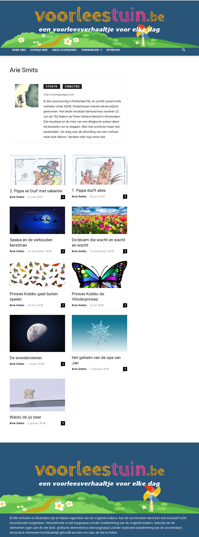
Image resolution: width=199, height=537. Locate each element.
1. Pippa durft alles (89, 190)
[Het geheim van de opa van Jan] (99, 333)
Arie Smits (17, 197)
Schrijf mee (39, 50)
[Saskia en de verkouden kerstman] (37, 220)
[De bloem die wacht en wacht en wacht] (99, 220)
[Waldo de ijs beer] (37, 395)
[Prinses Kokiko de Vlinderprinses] (99, 274)
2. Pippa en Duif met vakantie (36, 190)
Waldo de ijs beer (25, 417)
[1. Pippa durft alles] (99, 170)
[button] (183, 50)
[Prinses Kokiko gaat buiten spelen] (37, 274)
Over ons (19, 50)
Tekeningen (90, 50)
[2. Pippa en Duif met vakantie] (37, 170)
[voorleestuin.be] (99, 22)
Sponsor (113, 50)
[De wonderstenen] (37, 333)
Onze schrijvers (64, 50)
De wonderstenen (26, 357)
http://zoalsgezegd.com (58, 94)
